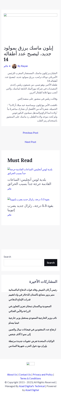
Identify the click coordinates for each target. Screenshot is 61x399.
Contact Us (25, 374)
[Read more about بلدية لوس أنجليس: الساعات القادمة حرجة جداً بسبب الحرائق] (30, 170)
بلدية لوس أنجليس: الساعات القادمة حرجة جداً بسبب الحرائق (29, 181)
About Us (12, 374)
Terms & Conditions (30, 378)
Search (7, 256)
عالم (6, 65)
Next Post (30, 141)
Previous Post (30, 132)
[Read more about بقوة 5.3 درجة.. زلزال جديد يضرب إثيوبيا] (28, 198)
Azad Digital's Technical (32, 386)
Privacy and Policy (43, 374)
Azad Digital (32, 390)
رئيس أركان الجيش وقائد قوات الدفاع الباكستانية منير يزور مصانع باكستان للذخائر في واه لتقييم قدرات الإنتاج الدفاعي (33, 294)
